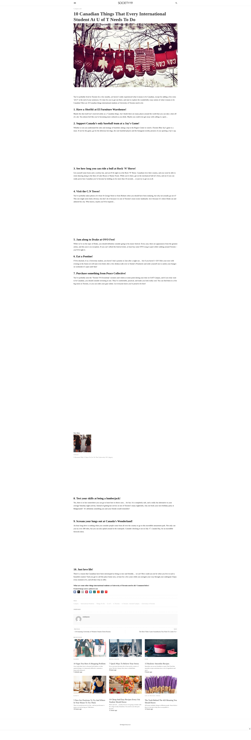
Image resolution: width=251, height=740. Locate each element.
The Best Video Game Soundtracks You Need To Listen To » (158, 631)
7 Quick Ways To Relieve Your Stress (124, 664)
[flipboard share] (106, 592)
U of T (109, 603)
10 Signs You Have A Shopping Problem (89, 664)
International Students (87, 603)
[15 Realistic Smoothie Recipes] (161, 648)
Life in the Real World (152, 695)
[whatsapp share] (94, 592)
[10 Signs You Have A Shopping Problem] (90, 648)
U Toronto (116, 603)
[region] (125, 150)
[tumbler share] (102, 592)
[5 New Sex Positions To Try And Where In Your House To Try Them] (90, 685)
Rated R (76, 695)
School (76, 455)
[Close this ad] (249, 728)
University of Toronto (148, 603)
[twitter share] (78, 592)
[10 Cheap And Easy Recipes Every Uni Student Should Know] (125, 685)
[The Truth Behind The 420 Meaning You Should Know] (161, 685)
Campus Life (78, 9)
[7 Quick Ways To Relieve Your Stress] (125, 648)
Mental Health (114, 659)
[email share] (82, 592)
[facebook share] (75, 592)
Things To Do (100, 603)
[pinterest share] (86, 592)
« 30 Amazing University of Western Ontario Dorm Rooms (92, 631)
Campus (76, 603)
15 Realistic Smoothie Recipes (157, 664)
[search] (176, 3)
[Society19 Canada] (125, 3)
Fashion (76, 659)
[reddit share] (98, 592)
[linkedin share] (90, 592)
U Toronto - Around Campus (130, 603)
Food (146, 659)
